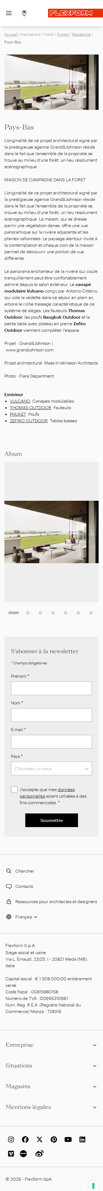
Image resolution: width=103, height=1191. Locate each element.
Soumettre (51, 820)
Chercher (24, 870)
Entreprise (19, 1045)
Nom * (17, 702)
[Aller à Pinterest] (52, 1139)
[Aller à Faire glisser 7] (91, 613)
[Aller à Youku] (24, 1153)
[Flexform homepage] (75, 13)
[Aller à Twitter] (38, 1139)
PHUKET (18, 414)
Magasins (17, 1086)
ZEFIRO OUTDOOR (29, 420)
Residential (81, 34)
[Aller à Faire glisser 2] (27, 613)
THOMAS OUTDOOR (30, 407)
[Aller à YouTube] (67, 1139)
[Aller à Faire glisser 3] (40, 613)
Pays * (17, 756)
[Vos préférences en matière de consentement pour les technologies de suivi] (93, 1186)
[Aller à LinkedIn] (81, 1139)
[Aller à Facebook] (24, 1139)
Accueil (10, 34)
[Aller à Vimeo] (9, 1153)
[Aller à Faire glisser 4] (53, 613)
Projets (63, 34)
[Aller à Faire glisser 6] (78, 613)
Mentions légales (28, 1107)
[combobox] (51, 768)
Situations (18, 1066)
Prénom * (20, 676)
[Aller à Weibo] (38, 1153)
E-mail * (18, 729)
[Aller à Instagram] (9, 1139)
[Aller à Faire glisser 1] (13, 613)
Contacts (24, 886)
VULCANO (20, 400)
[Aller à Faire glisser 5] (65, 613)
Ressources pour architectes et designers (56, 901)
